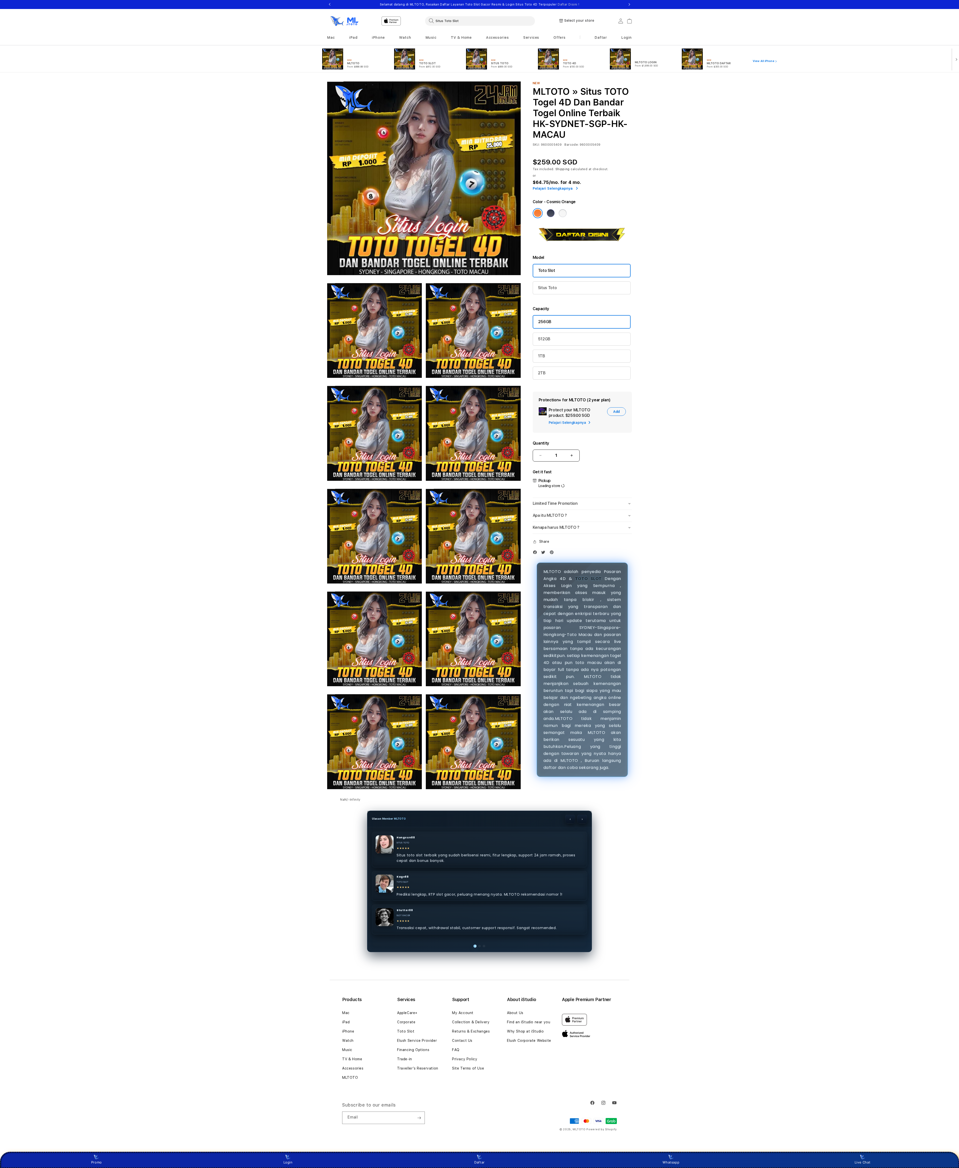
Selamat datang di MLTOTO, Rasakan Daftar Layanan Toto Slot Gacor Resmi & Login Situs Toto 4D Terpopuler (479, 4)
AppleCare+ (407, 1013)
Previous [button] (329, 4)
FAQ (456, 1050)
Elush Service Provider (417, 1041)
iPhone (348, 1031)
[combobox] (480, 20)
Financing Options (413, 1050)
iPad (346, 1022)
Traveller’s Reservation (417, 1068)
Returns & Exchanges (471, 1031)
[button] (331, 37)
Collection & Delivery (471, 1022)
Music (347, 1050)
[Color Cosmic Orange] (538, 219)
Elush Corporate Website (529, 1041)
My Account (463, 1013)
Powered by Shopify (601, 1129)
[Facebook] (536, 559)
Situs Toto (547, 293)
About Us (515, 1013)
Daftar (479, 1162)
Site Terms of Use (468, 1068)
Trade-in (404, 1059)
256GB (544, 327)
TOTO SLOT (588, 584)
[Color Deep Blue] (551, 219)
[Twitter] (544, 559)
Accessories (353, 1068)
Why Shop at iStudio (525, 1031)
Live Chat (862, 1162)
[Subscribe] (419, 1118)
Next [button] (629, 4)
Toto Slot (546, 276)
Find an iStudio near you (528, 1022)
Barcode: (571, 150)
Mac (346, 1013)
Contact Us (462, 1041)
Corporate (406, 1022)
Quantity (541, 448)
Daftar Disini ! (568, 4)
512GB (544, 344)
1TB (541, 361)
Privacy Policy (464, 1059)
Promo (96, 1162)
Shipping (562, 175)
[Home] (344, 21)
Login (288, 1162)
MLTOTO (350, 1078)
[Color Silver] (563, 219)
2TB (542, 378)
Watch (348, 1041)
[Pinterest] (552, 559)
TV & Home (352, 1059)
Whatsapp (671, 1162)
